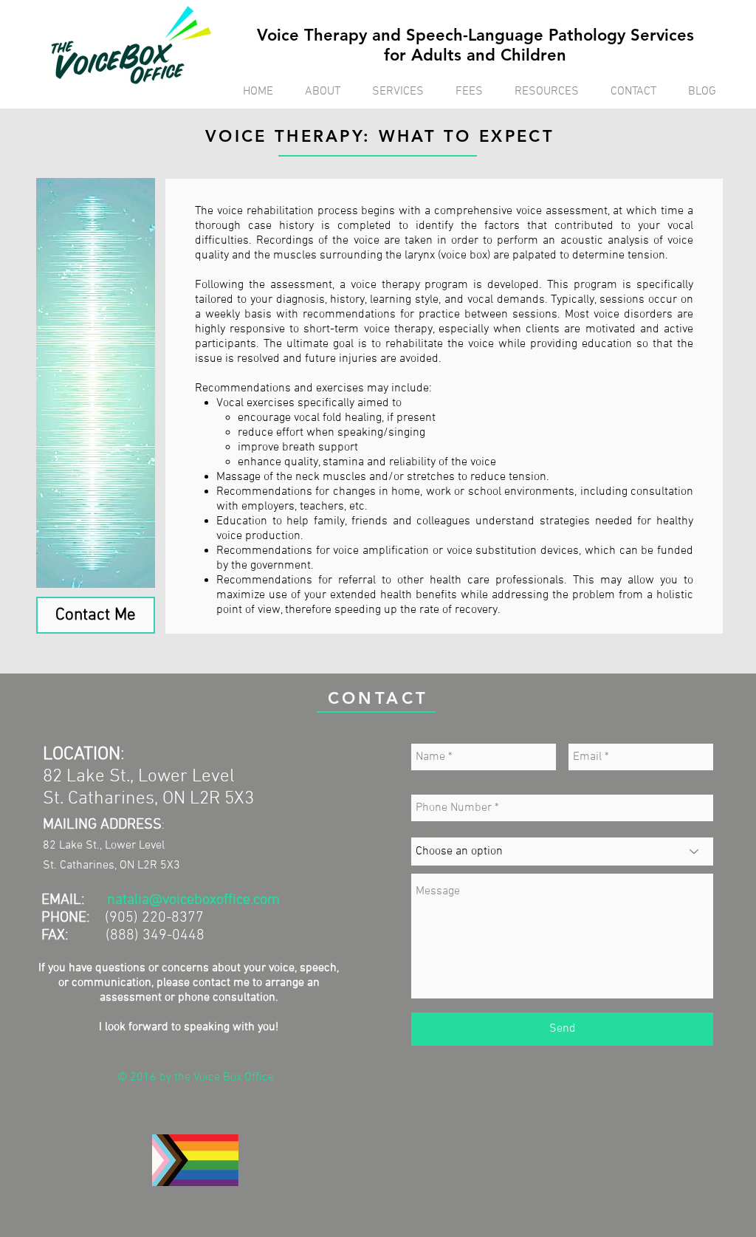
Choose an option (454, 828)
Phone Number (449, 785)
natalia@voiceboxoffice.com (193, 900)
